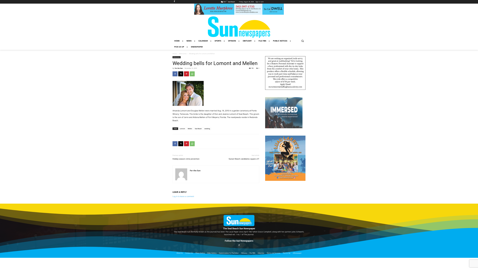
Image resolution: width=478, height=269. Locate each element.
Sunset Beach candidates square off (244, 159)
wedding (207, 129)
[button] (302, 41)
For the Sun (179, 68)
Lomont (182, 129)
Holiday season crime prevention (186, 159)
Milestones (183, 54)
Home (175, 54)
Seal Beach (198, 129)
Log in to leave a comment (183, 196)
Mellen (190, 129)
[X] (180, 73)
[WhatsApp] (192, 73)
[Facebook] (175, 73)
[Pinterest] (186, 73)
